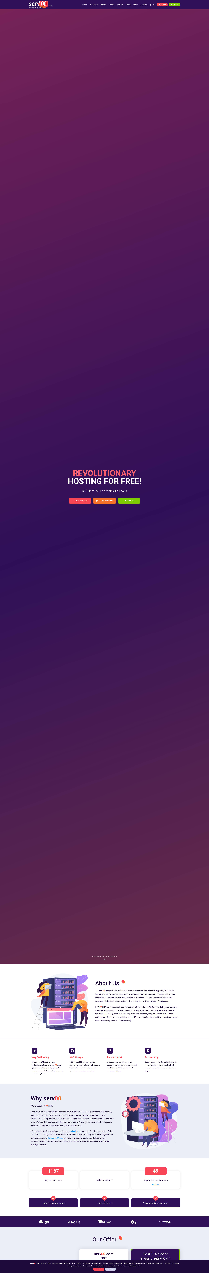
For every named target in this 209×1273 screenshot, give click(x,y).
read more (155, 1184)
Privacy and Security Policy (132, 1266)
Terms (111, 4)
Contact (144, 4)
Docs (135, 4)
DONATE (175, 4)
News (103, 4)
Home (84, 4)
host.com (134, 1017)
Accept (98, 1269)
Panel (128, 4)
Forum (120, 4)
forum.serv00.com (55, 1138)
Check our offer (81, 501)
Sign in (163, 4)
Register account (106, 501)
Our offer (94, 4)
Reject (110, 1269)
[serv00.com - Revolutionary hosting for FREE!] (41, 4)
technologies (75, 1131)
